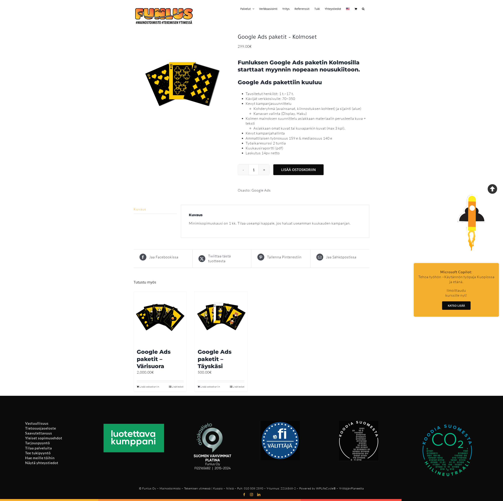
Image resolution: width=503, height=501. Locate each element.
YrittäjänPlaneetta (351, 488)
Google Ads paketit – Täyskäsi (214, 358)
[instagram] (251, 494)
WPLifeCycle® (326, 488)
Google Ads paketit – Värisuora (154, 358)
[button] (363, 8)
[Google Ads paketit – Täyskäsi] (221, 318)
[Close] (492, 189)
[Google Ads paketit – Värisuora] (160, 318)
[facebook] (244, 494)
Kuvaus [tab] (140, 209)
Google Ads (261, 190)
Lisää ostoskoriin (298, 169)
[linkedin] (259, 494)
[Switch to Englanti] (348, 8)
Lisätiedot (178, 386)
